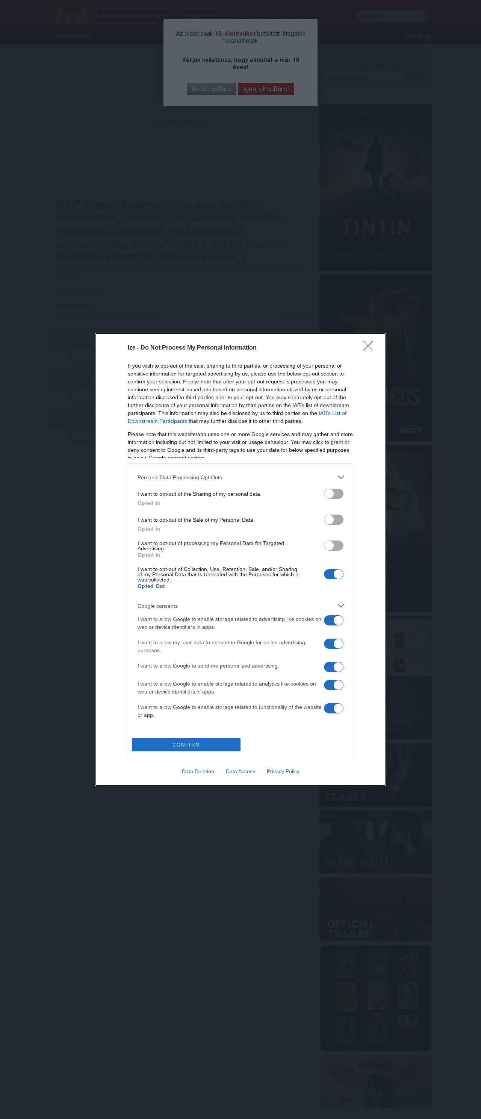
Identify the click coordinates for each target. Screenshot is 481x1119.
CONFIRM (186, 745)
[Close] (370, 348)
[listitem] (240, 477)
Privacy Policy (283, 771)
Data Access (240, 771)
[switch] (333, 494)
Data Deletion (198, 771)
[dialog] (240, 559)
